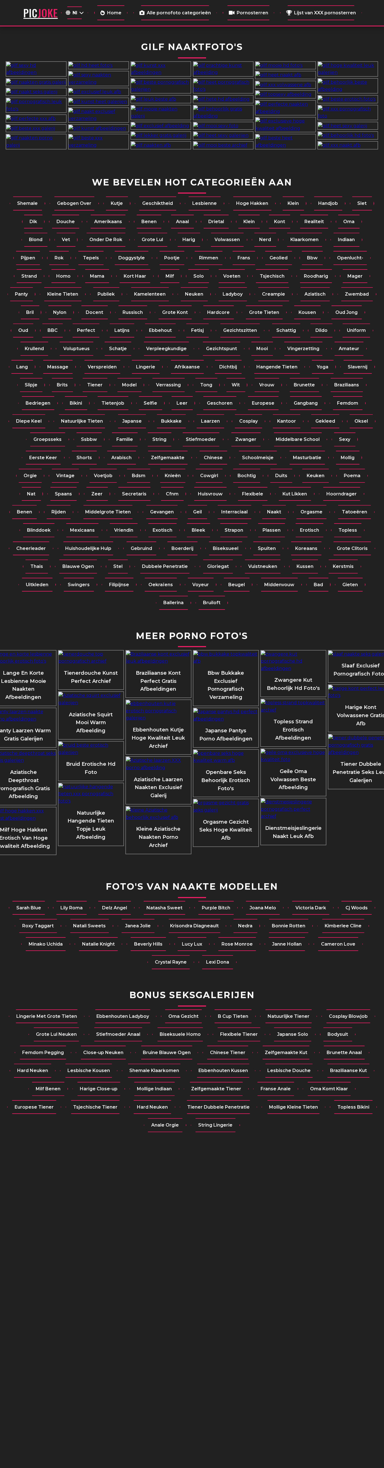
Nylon (59, 312)
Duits (281, 475)
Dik (33, 221)
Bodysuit (337, 1034)
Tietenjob (112, 403)
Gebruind (141, 548)
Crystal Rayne (171, 962)
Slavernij (357, 367)
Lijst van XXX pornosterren (325, 12)
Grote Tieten (264, 312)
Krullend (34, 348)
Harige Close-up (99, 1088)
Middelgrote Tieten (108, 512)
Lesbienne (204, 203)
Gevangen (162, 512)
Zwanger (245, 439)
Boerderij (182, 548)
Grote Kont (175, 312)
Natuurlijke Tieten (82, 421)
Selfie (150, 403)
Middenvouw (279, 584)
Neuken (194, 294)
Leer (182, 403)
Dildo (321, 330)
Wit (236, 385)
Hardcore (218, 312)
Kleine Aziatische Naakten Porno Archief (158, 837)
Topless (347, 530)
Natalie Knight (98, 944)
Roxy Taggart (38, 925)
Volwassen (227, 239)
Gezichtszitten (240, 330)
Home (114, 12)
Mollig (347, 457)
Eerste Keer (43, 457)
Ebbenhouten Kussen (223, 1070)
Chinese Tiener (227, 1052)
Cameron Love (338, 944)
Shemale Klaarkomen (154, 1070)
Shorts (84, 457)
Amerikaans (108, 221)
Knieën (173, 475)
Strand (29, 276)
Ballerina (173, 602)
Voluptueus (76, 348)
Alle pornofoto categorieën (179, 12)
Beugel (236, 584)
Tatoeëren (354, 512)
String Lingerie (215, 1125)
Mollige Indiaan (154, 1088)
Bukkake (171, 421)
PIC (40, 13)
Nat (31, 494)
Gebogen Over (74, 203)
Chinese (213, 457)
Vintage (65, 475)
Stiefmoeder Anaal (118, 1034)
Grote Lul (152, 239)
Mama (97, 276)
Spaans (63, 494)
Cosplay (248, 421)
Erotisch (309, 530)
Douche (66, 221)
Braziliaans (346, 385)
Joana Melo (263, 907)
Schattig (286, 330)
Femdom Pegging (43, 1052)
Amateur (349, 348)
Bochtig (247, 475)
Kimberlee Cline (343, 925)
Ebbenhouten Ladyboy (122, 1016)
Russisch (133, 312)
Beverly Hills (148, 944)
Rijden (58, 512)
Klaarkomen (304, 239)
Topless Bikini (353, 1107)
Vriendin (123, 530)
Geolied (279, 257)
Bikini (76, 403)
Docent (94, 312)
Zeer (97, 494)
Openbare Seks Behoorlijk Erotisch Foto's (225, 780)
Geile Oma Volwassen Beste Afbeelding (293, 779)
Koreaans (306, 548)
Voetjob (103, 475)
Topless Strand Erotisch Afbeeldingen (293, 730)
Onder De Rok (105, 239)
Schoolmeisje (258, 457)
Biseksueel (225, 548)
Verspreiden (102, 367)
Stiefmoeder (201, 439)
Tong (206, 385)
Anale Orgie (165, 1125)
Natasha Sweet (164, 907)
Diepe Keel (29, 421)
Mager (355, 276)
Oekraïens (160, 584)
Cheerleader (31, 548)
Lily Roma (71, 907)
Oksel (361, 421)
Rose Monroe (237, 944)
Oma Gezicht (183, 1016)
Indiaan (346, 239)
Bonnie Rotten (288, 925)
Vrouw (266, 385)
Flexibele (252, 494)
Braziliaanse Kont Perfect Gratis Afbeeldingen (158, 681)
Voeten (231, 276)
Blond (35, 239)
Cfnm (172, 494)
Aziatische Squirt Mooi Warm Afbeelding (91, 723)
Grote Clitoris (352, 548)
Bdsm (138, 475)
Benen (149, 221)
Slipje (31, 385)
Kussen (305, 566)
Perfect (86, 330)
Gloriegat (218, 566)
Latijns (122, 330)
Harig (188, 239)
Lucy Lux (192, 944)
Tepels (91, 257)
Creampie (273, 294)
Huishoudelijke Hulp (88, 548)
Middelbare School (298, 439)
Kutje (117, 203)
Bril (30, 312)
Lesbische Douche (289, 1070)
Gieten (350, 584)
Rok (59, 257)
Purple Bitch (216, 907)
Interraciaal (234, 512)
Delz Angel (114, 907)
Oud (23, 330)
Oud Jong (346, 312)
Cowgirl (209, 475)
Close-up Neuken (103, 1052)
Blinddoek (39, 530)
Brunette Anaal (344, 1052)
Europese (263, 403)
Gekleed (325, 421)
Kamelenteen (150, 294)
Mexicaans (82, 530)
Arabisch (121, 457)
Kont (279, 221)
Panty (21, 294)
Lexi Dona (217, 962)
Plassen (272, 530)
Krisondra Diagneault (194, 925)
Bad (318, 584)
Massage (57, 367)
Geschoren (219, 403)
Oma (348, 221)
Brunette (304, 385)
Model (129, 385)
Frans (244, 257)
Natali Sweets (89, 925)
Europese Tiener (34, 1107)
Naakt (274, 512)
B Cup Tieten (233, 1016)
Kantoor (286, 421)
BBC (53, 330)
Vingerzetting (303, 348)
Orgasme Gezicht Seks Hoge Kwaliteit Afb (225, 830)
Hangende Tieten (276, 367)
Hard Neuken (32, 1070)
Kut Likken (295, 494)
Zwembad (357, 294)
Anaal (182, 221)
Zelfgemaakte (167, 457)
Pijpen (28, 257)
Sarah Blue (28, 907)
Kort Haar (135, 276)
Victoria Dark (310, 907)
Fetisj (197, 330)
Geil (197, 512)
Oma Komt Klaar (329, 1088)
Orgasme (311, 512)
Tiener (95, 385)
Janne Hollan (287, 944)
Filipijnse (119, 584)
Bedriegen (38, 403)
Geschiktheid (157, 203)
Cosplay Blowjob (348, 1016)
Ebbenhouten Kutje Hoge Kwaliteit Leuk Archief (158, 738)
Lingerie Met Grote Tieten (46, 1016)
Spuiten (267, 548)
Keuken (315, 475)
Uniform (356, 330)
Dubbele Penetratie (165, 566)
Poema (352, 475)
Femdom (347, 403)
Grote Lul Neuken (56, 1034)
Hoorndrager (341, 494)
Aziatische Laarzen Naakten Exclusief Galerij (158, 787)
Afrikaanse (187, 367)
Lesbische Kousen (88, 1070)
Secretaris (134, 494)
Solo (198, 276)
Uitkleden (37, 584)
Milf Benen (48, 1088)
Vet (66, 239)
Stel (118, 566)
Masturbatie (307, 457)
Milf (170, 276)
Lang (22, 367)
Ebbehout (160, 330)
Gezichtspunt (221, 348)
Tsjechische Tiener (95, 1107)
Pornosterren (252, 12)
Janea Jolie (138, 925)
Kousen (307, 312)
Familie (124, 439)
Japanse (132, 421)
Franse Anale (276, 1088)
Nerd (265, 239)
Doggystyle (131, 257)
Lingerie (145, 367)
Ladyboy (233, 294)
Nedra (245, 925)
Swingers (79, 584)
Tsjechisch (272, 276)
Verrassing (168, 385)
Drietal (216, 221)
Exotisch (162, 530)
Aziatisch (315, 294)
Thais (36, 566)
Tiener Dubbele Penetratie (218, 1107)
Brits (62, 385)
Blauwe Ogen (78, 566)
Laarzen (210, 421)
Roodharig (316, 276)
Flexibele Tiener (239, 1034)
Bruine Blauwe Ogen (167, 1052)
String (159, 439)
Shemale (27, 203)
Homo (63, 276)
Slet (362, 203)
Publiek (106, 294)
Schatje (118, 348)
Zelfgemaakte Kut (286, 1052)
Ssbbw (89, 439)
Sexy (344, 439)
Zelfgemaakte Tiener (216, 1088)
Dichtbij (228, 367)
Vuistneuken (262, 566)
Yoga (322, 367)
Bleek (198, 530)
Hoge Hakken (252, 203)
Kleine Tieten (62, 294)
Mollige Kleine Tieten (293, 1107)
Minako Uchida (46, 944)
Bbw (312, 257)
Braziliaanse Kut (348, 1070)
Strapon (234, 530)
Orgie (30, 475)
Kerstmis (343, 566)
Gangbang (306, 403)
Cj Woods (356, 907)
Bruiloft (211, 602)
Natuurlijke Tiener (289, 1016)
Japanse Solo (292, 1034)
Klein (293, 203)
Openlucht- (350, 257)
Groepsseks (47, 439)
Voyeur (200, 584)
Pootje (172, 257)
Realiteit (314, 221)
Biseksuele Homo (180, 1034)
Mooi (262, 348)
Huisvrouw (210, 494)
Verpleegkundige (166, 348)
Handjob (328, 203)
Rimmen (208, 257)
